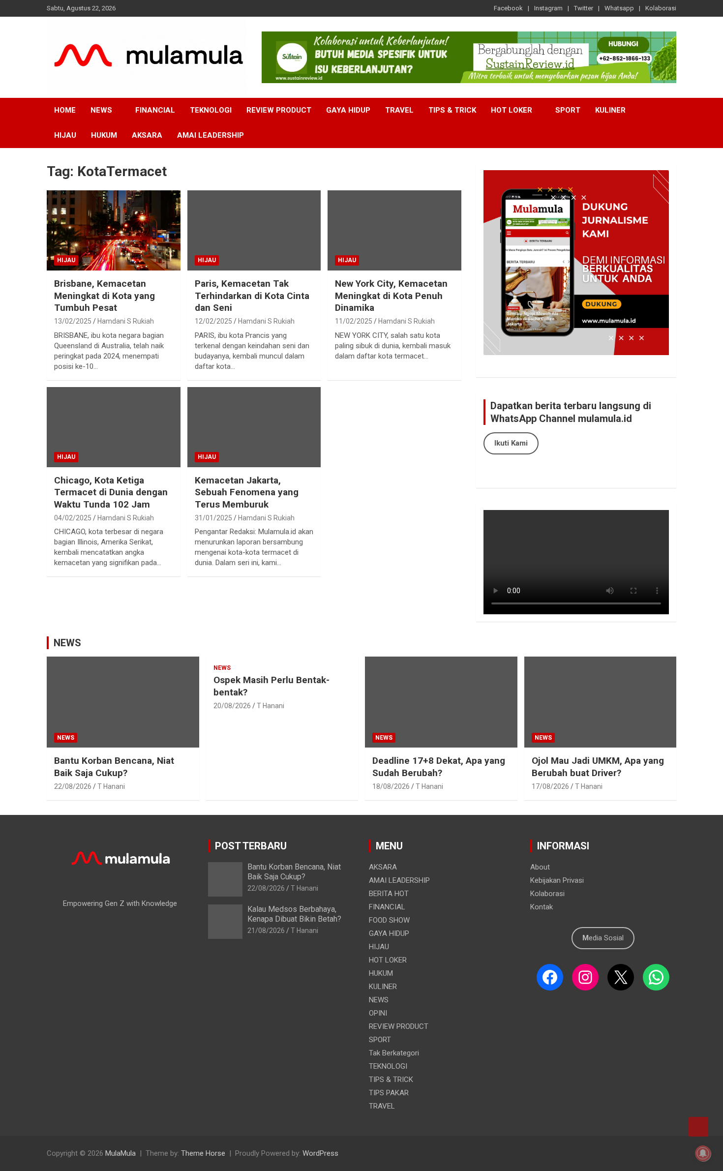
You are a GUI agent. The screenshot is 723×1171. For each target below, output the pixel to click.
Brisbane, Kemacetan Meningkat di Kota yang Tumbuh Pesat (104, 295)
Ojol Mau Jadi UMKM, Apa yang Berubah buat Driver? (598, 767)
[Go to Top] (698, 1127)
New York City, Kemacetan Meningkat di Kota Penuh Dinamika (391, 295)
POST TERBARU (251, 846)
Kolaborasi (660, 8)
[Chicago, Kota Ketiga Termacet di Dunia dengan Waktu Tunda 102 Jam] (113, 427)
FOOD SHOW (389, 920)
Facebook (508, 8)
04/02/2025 (72, 518)
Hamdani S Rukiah (125, 321)
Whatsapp (619, 8)
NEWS (101, 110)
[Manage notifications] (703, 1153)
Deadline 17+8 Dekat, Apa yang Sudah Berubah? (438, 767)
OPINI (378, 1013)
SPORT (567, 110)
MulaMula (120, 1153)
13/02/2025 (72, 321)
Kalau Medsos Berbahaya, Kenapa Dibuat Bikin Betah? (294, 913)
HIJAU (65, 135)
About (540, 867)
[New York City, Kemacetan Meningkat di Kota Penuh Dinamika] (395, 230)
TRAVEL (399, 110)
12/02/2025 (213, 321)
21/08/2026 (266, 930)
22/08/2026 (72, 786)
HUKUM (104, 135)
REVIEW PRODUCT (278, 110)
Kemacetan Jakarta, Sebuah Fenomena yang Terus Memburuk (247, 492)
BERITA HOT (389, 893)
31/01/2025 (213, 518)
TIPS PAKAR (389, 1092)
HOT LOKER (511, 110)
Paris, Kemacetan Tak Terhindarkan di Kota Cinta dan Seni (252, 295)
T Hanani (111, 786)
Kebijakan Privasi (557, 880)
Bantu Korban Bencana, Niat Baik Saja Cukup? (114, 767)
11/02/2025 (353, 321)
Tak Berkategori (394, 1053)
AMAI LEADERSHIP (210, 135)
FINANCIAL (155, 110)
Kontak (541, 906)
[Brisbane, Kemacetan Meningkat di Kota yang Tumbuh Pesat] (113, 230)
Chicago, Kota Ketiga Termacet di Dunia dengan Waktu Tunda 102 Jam (111, 492)
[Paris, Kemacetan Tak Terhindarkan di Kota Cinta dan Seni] (254, 230)
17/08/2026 (550, 786)
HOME (65, 110)
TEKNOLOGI (211, 110)
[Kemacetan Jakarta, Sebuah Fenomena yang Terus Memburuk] (254, 427)
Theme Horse (203, 1153)
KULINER (610, 110)
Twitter (583, 8)
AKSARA (147, 135)
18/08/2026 (391, 786)
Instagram (548, 8)
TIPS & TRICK (452, 110)
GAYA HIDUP (348, 110)
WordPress (320, 1153)
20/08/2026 (232, 706)
